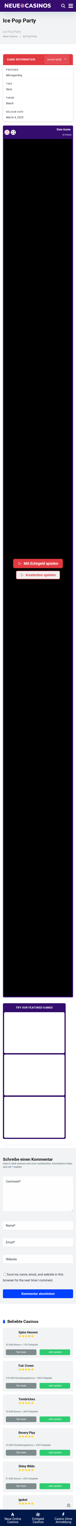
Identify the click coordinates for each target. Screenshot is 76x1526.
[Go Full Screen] (13, 132)
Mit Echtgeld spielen (40, 563)
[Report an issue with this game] (7, 132)
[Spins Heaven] (11, 1339)
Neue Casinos (10, 36)
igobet (23, 1500)
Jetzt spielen (55, 1352)
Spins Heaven (28, 1332)
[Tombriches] (11, 1406)
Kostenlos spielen (41, 575)
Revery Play (27, 1433)
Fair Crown (26, 1366)
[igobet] (11, 1506)
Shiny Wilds (27, 1466)
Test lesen (21, 1352)
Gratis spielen (34, 1032)
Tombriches (27, 1399)
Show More (55, 59)
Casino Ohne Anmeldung (63, 1520)
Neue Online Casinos (12, 1520)
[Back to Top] (68, 1505)
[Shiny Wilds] (11, 1473)
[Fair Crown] (11, 1372)
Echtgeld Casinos (38, 1520)
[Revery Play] (11, 1439)
